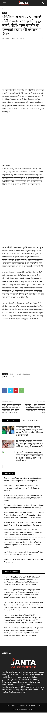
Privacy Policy (10, 705)
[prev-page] (3, 466)
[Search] (43, 3)
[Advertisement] (23, 64)
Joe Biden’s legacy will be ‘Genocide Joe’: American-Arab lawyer (23, 560)
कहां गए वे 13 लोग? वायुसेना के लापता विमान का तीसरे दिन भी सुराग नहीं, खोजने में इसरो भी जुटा (35, 408)
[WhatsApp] (21, 390)
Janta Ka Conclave (35, 705)
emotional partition (23, 374)
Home (4, 9)
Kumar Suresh (10, 38)
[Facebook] (4, 390)
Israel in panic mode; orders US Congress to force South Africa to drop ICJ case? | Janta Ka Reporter (23, 524)
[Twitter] (10, 390)
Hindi (11, 9)
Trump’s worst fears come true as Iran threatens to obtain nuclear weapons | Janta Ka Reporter (23, 479)
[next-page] (7, 466)
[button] (4, 3)
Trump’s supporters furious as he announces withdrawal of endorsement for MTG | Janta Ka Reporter (22, 488)
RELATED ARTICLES (11, 421)
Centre (12, 374)
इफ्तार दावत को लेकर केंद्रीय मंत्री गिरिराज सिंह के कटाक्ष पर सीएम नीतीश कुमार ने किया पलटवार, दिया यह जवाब (12, 408)
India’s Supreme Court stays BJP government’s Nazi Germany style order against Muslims (23, 553)
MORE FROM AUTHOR (30, 421)
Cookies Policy (22, 705)
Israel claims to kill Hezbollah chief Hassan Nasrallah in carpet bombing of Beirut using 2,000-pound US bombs (23, 497)
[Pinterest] (15, 390)
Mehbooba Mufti (8, 377)
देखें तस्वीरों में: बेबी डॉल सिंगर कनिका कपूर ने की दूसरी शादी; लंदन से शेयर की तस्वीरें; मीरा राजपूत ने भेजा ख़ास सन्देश (30, 444)
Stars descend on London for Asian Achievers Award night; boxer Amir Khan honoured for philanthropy (24, 506)
